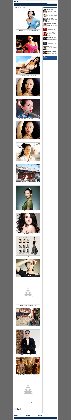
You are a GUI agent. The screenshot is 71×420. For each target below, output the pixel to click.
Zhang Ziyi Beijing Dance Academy (22, 9)
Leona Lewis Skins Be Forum (51, 32)
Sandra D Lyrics (49, 46)
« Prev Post (16, 415)
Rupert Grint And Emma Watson (51, 51)
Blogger (56, 418)
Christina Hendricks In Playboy (51, 23)
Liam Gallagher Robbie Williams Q (51, 37)
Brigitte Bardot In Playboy (50, 18)
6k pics (16, 1)
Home (15, 5)
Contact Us (18, 5)
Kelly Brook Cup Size (50, 9)
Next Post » (40, 415)
